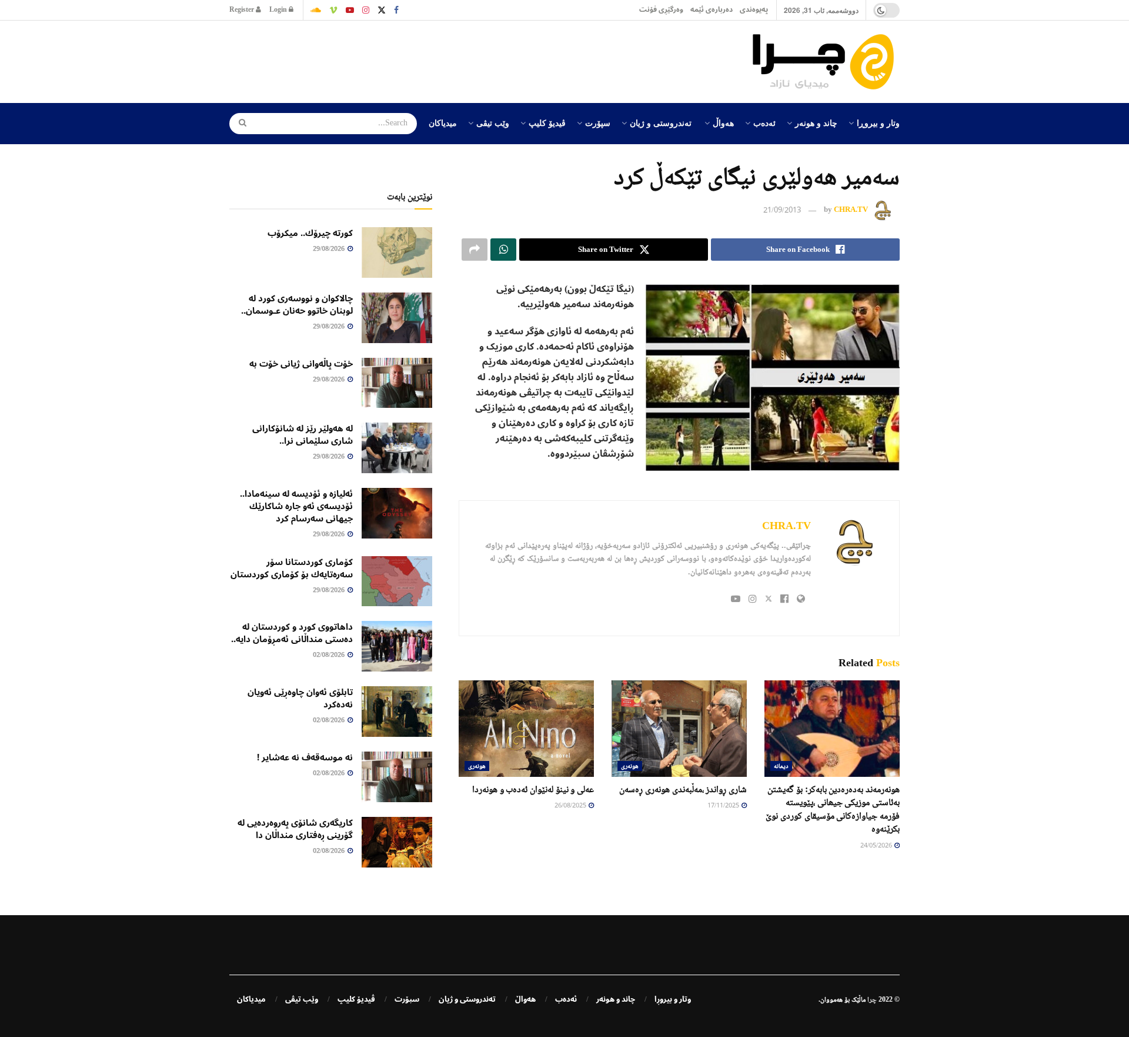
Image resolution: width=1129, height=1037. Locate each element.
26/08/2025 (571, 806)
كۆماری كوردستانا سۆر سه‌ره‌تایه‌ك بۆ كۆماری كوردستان (292, 568)
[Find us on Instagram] (365, 10)
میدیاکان (443, 122)
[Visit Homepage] (826, 61)
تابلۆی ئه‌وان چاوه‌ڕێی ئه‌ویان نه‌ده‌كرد (300, 698)
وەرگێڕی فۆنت (661, 9)
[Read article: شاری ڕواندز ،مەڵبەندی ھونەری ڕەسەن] (679, 728)
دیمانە (781, 765)
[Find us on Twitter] (382, 10)
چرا (872, 999)
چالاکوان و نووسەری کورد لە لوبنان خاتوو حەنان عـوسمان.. (297, 304)
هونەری (630, 765)
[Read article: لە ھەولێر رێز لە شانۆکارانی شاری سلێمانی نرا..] (397, 448)
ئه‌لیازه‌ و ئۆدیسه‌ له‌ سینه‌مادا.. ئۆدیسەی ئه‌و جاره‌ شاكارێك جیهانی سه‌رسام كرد (296, 506)
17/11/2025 (723, 806)
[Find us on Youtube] (350, 10)
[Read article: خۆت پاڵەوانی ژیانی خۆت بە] (397, 383)
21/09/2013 (782, 210)
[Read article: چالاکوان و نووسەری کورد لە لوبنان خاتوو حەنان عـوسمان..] (397, 318)
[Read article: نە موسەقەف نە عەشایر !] (397, 777)
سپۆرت (597, 122)
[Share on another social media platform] (474, 249)
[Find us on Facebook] (396, 10)
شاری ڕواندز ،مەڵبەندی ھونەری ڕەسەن (683, 789)
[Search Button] (238, 123)
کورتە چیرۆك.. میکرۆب (310, 233)
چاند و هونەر (816, 122)
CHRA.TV (851, 209)
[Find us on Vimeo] (333, 10)
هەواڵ (723, 122)
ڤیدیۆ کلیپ (547, 122)
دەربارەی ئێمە (711, 9)
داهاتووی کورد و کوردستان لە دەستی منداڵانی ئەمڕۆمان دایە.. (292, 633)
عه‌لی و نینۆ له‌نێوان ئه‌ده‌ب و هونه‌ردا (533, 789)
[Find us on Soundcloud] (315, 10)
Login (279, 9)
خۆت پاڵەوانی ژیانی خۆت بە (301, 363)
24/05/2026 (876, 846)
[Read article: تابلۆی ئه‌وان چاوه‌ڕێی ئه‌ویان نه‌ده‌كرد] (397, 711)
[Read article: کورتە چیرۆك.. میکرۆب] (397, 252)
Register (242, 9)
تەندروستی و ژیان (661, 122)
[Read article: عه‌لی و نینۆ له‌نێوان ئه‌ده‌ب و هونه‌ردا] (526, 728)
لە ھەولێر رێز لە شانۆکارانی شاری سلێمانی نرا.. (302, 434)
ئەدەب (764, 122)
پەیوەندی (754, 9)
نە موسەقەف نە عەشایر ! (305, 757)
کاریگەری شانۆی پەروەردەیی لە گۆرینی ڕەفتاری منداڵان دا (295, 829)
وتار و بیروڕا (878, 122)
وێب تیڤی (492, 122)
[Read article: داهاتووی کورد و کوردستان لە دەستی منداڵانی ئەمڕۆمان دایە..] (397, 646)
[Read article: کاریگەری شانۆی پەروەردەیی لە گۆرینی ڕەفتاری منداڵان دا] (397, 842)
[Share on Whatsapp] (503, 249)
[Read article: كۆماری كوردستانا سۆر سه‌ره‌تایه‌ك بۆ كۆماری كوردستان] (397, 581)
